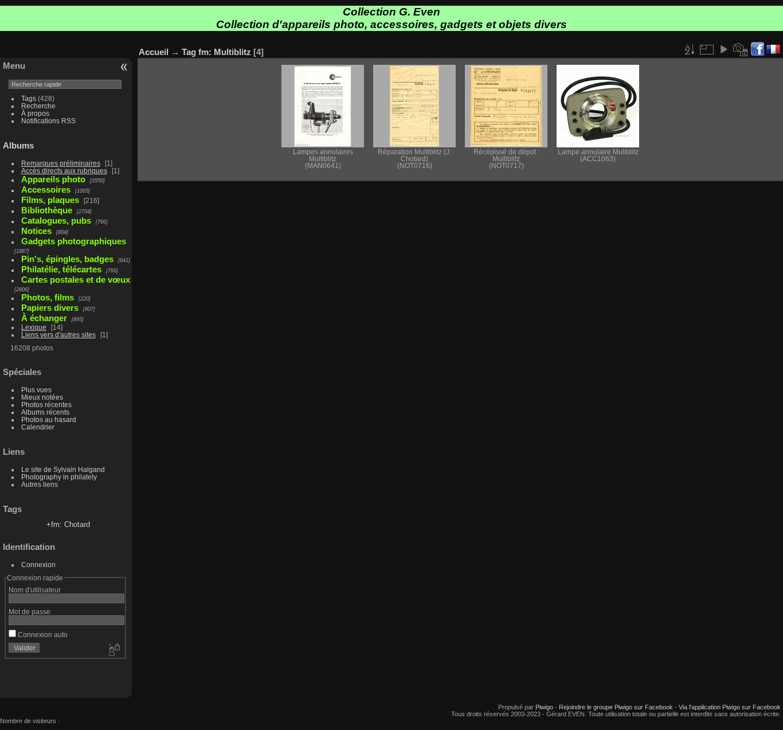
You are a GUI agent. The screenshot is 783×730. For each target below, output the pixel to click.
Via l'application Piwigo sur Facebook (730, 707)
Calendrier (37, 427)
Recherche (38, 106)
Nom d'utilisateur (35, 590)
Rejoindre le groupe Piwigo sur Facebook (616, 707)
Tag (189, 52)
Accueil (154, 52)
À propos (35, 113)
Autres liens (39, 484)
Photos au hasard (48, 419)
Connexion (38, 564)
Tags (28, 98)
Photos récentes (46, 404)
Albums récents (45, 412)
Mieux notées (42, 397)
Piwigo (544, 707)
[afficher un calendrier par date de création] (740, 49)
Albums (18, 145)
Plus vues (36, 389)
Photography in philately (59, 477)
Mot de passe (29, 611)
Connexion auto (42, 634)
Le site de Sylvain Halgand (63, 469)
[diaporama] (723, 49)
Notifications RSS (48, 120)
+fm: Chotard (68, 524)
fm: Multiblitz (224, 52)
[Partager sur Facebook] (757, 49)
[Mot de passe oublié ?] (113, 650)
